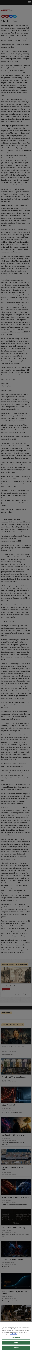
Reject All (16, 1342)
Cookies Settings (16, 1337)
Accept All (16, 1347)
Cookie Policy (13, 1334)
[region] (16, 1336)
